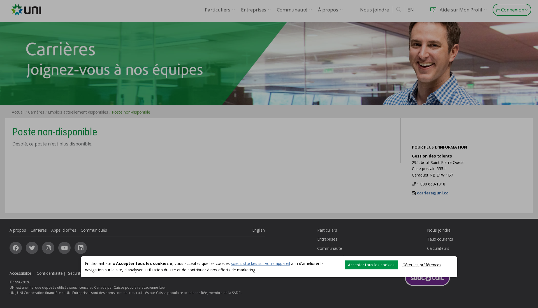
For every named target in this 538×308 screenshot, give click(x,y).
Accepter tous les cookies (371, 264)
